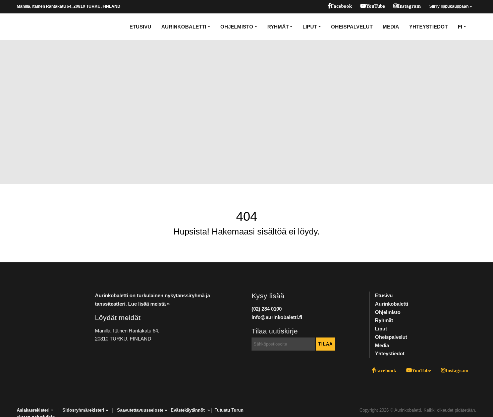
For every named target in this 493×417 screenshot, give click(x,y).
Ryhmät (278, 27)
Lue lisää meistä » (149, 304)
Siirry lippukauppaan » (450, 6)
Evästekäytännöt (188, 410)
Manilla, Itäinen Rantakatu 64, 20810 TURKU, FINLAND (68, 6)
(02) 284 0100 (267, 309)
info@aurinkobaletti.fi (277, 317)
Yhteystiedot (428, 27)
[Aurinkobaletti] (40, 26)
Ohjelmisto (236, 27)
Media (391, 27)
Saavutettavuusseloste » (142, 410)
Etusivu (140, 27)
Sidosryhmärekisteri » (85, 410)
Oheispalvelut (352, 27)
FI (460, 27)
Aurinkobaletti (183, 27)
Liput (310, 27)
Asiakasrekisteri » (35, 410)
